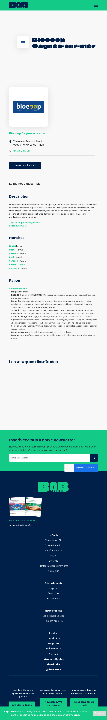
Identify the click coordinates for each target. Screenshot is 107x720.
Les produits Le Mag (53, 615)
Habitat (53, 555)
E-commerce (53, 598)
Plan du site (53, 664)
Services (53, 560)
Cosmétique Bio (53, 545)
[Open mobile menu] (96, 5)
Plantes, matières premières (53, 565)
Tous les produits (53, 621)
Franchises (53, 593)
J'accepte (99, 713)
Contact (53, 654)
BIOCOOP (22, 226)
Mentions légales (54, 659)
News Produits (53, 610)
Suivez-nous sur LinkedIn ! (22, 520)
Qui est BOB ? (53, 669)
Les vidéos (53, 638)
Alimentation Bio (53, 540)
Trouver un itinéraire (25, 165)
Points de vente (53, 583)
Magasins (54, 588)
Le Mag (53, 633)
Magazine (53, 643)
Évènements (53, 648)
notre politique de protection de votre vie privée (56, 715)
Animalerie (53, 571)
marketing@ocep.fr (21, 525)
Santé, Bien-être (53, 550)
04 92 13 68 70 (21, 151)
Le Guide (53, 535)
